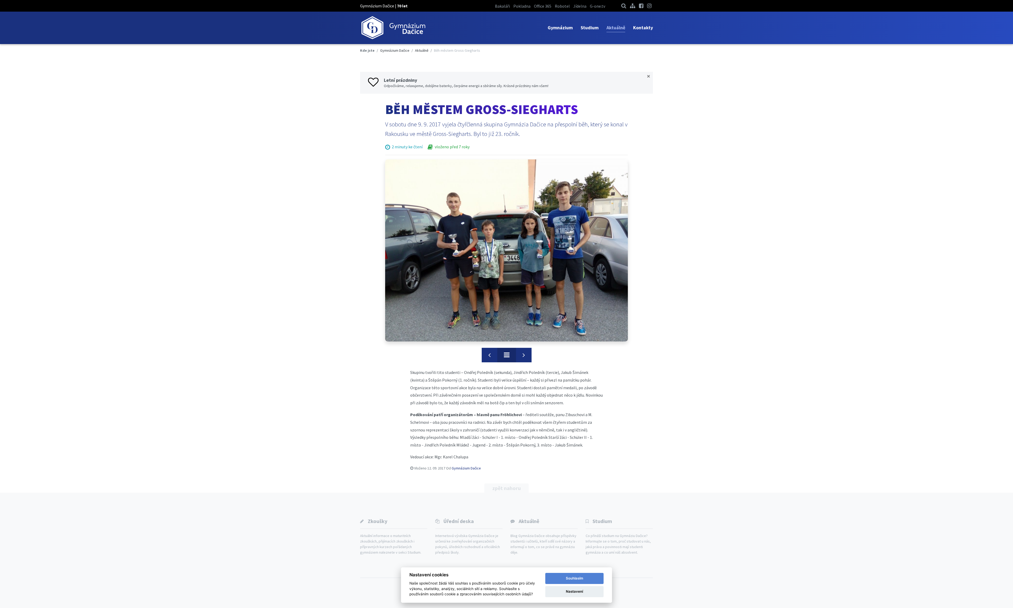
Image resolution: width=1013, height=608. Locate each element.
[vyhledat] (624, 5)
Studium (590, 28)
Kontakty (643, 28)
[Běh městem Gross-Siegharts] (506, 250)
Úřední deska (458, 521)
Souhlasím (574, 578)
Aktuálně (615, 28)
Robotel (562, 6)
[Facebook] (641, 5)
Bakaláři (502, 6)
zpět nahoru (506, 488)
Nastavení (574, 591)
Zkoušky (377, 521)
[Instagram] (649, 5)
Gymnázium (560, 28)
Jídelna (579, 6)
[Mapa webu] (633, 5)
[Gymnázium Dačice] (393, 28)
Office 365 (542, 6)
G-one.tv (597, 6)
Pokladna (522, 6)
